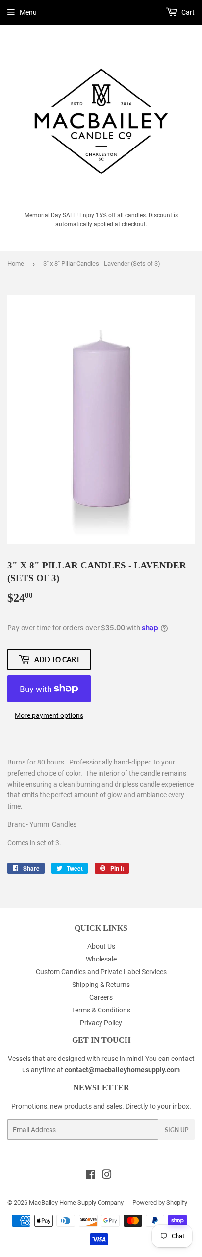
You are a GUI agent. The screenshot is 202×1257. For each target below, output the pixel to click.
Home (15, 263)
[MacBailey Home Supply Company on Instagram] (107, 1176)
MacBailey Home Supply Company (76, 1202)
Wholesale (101, 959)
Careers (101, 997)
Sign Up (176, 1130)
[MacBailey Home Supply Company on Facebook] (90, 1176)
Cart (187, 12)
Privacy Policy (101, 1023)
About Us (101, 946)
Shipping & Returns (101, 984)
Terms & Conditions (101, 1010)
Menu (28, 12)
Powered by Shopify (159, 1202)
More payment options (49, 715)
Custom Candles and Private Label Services (101, 972)
